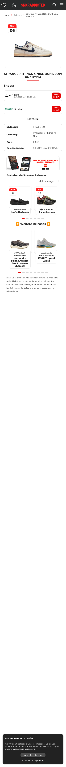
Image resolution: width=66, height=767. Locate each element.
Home (7, 15)
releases (18, 15)
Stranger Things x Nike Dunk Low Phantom (42, 15)
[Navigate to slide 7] (43, 272)
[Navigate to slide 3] (31, 219)
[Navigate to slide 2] (27, 219)
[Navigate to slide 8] (46, 272)
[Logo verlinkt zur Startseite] (33, 5)
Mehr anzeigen (47, 181)
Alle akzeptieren (33, 755)
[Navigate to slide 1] (23, 219)
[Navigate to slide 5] (39, 219)
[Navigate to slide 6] (43, 219)
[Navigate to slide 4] (35, 219)
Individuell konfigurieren (33, 760)
